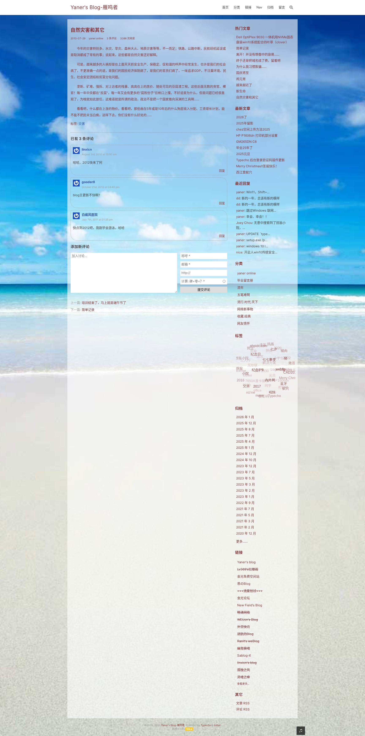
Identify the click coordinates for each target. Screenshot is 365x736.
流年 (240, 288)
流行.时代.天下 (247, 302)
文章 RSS (243, 703)
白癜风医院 (90, 215)
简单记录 (88, 310)
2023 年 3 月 (245, 484)
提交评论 (203, 290)
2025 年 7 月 (245, 435)
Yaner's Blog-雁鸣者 (94, 7)
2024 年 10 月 (246, 460)
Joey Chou (244, 223)
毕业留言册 (245, 280)
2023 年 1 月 (245, 497)
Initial (217, 725)
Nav (259, 7)
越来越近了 (244, 85)
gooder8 (88, 182)
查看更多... (243, 683)
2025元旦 (243, 154)
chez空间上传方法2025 (253, 129)
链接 (248, 7)
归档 (270, 7)
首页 (225, 7)
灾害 (82, 124)
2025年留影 (244, 123)
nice (239, 252)
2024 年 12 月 (246, 454)
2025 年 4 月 (245, 441)
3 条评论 (112, 38)
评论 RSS (243, 709)
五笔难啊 (243, 295)
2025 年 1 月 (245, 448)
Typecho (206, 725)
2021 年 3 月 (245, 521)
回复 (222, 170)
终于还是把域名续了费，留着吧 (258, 60)
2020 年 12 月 (246, 533)
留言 (282, 7)
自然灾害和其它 (88, 30)
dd (238, 198)
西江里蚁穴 (244, 172)
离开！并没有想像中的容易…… (257, 54)
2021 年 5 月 (245, 515)
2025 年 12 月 (246, 423)
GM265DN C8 (246, 142)
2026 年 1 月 (245, 417)
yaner (240, 192)
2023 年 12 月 (246, 466)
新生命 (241, 91)
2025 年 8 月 (245, 429)
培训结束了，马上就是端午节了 (104, 303)
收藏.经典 (244, 316)
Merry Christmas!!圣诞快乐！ (257, 166)
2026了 (241, 117)
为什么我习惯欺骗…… (251, 67)
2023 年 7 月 (245, 472)
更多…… (242, 541)
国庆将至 (242, 73)
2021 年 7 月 (245, 509)
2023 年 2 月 (245, 490)
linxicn (87, 149)
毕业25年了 (244, 148)
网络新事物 (245, 309)
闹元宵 (241, 79)
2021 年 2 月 (245, 527)
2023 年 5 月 (245, 478)
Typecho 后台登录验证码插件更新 (260, 160)
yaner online (96, 38)
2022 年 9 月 (245, 503)
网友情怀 (243, 323)
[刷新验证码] (224, 281)
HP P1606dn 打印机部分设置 (257, 135)
